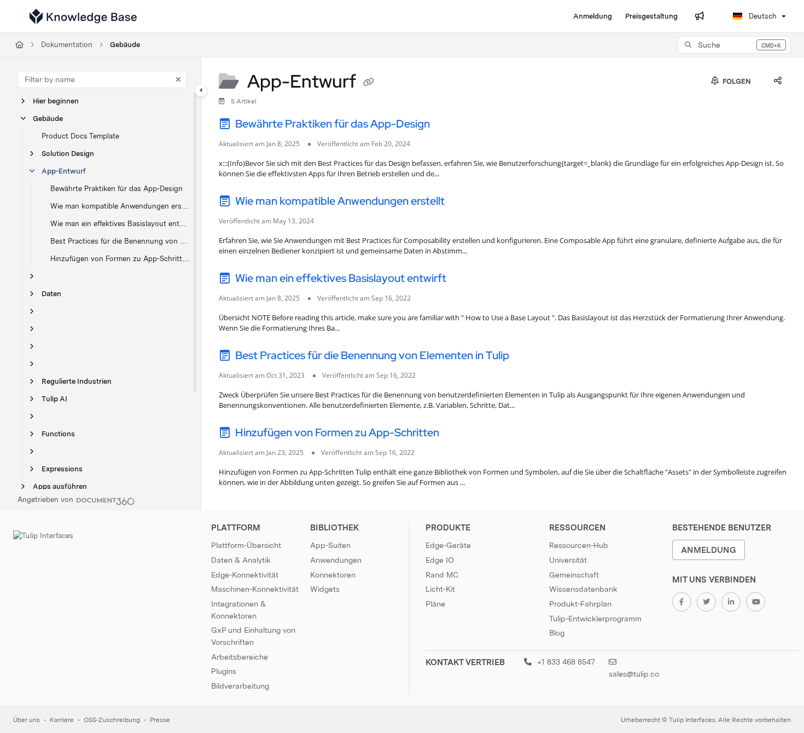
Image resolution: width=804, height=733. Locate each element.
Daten (51, 294)
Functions (58, 434)
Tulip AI (54, 399)
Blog (556, 632)
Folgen (736, 81)
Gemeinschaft (574, 574)
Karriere (62, 720)
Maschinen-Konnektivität (255, 589)
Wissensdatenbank (583, 589)
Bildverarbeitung (240, 686)
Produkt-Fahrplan (580, 603)
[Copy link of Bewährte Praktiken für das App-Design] (449, 125)
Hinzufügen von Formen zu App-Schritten (120, 259)
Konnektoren (333, 574)
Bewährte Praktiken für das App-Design (116, 188)
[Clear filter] (178, 79)
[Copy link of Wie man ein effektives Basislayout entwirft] (466, 279)
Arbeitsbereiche (239, 657)
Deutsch (762, 16)
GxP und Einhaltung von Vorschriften (253, 636)
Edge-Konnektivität (244, 574)
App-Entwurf (64, 171)
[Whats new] (699, 16)
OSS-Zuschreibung (112, 720)
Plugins (223, 671)
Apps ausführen (60, 486)
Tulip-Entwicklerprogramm (595, 618)
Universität (568, 560)
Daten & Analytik (241, 560)
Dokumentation (66, 45)
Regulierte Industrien (77, 381)
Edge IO (440, 560)
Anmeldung (708, 550)
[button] (734, 45)
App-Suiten (330, 545)
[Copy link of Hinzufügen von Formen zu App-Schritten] (459, 434)
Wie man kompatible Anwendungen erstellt (120, 206)
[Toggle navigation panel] (201, 90)
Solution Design (68, 153)
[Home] (83, 16)
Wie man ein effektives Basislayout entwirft (120, 224)
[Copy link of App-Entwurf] (368, 83)
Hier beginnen (56, 101)
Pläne (435, 603)
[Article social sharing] (777, 81)
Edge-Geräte (448, 545)
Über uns (26, 720)
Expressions (62, 469)
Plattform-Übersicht (246, 545)
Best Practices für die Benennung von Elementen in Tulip (120, 241)
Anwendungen (336, 560)
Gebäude (125, 45)
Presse (160, 720)
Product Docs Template (80, 136)
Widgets (325, 589)
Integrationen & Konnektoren (238, 609)
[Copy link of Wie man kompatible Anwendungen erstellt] (464, 202)
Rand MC (442, 574)
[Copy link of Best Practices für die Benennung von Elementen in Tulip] (529, 357)
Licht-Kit (440, 589)
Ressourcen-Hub (578, 545)
